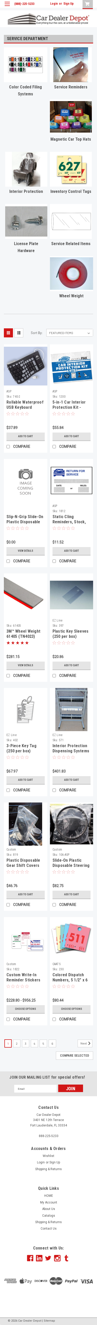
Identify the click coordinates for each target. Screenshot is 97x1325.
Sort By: (36, 333)
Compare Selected (74, 1055)
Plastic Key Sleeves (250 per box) (71, 634)
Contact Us (49, 1228)
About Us (48, 1209)
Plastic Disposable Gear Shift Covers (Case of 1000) (23, 865)
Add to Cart (25, 436)
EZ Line (58, 620)
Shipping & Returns (48, 1169)
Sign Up (68, 3)
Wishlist (48, 1156)
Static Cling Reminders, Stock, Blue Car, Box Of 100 (71, 521)
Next (83, 1043)
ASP (8, 391)
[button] (49, 1300)
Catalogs (48, 1215)
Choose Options (25, 1009)
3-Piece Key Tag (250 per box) (21, 748)
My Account (48, 1202)
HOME (48, 1196)
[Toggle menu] (7, 7)
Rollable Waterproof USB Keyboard (24, 405)
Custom (11, 849)
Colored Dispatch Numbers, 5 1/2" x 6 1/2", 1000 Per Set (70, 980)
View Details (25, 550)
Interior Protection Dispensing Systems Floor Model (71, 751)
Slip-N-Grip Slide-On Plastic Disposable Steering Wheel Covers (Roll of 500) (24, 524)
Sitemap (49, 1320)
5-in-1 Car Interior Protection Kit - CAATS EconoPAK (69, 407)
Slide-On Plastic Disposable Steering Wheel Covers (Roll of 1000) (71, 868)
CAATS (57, 964)
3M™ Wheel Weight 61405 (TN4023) (23, 634)
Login (54, 3)
